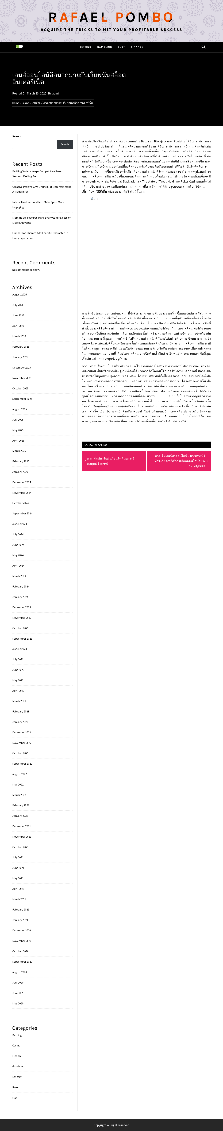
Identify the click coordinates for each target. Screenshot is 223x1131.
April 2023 (18, 690)
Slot (121, 46)
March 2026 (19, 336)
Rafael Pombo (111, 17)
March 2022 (19, 795)
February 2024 (20, 586)
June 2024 (18, 544)
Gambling (104, 46)
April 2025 (18, 440)
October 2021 (20, 847)
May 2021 (18, 878)
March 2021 (19, 899)
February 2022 (20, 805)
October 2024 (20, 503)
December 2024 (21, 482)
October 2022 (20, 753)
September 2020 (22, 961)
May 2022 (18, 784)
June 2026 (18, 315)
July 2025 (18, 419)
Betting (85, 46)
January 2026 (20, 357)
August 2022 (19, 774)
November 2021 (21, 836)
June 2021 (18, 868)
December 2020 (21, 930)
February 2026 (20, 346)
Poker (16, 1087)
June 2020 (18, 993)
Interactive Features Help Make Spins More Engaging (38, 204)
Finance (137, 46)
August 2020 (19, 972)
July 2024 (18, 534)
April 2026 (18, 326)
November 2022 (21, 743)
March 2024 (19, 576)
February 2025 (20, 461)
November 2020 (21, 941)
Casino (102, 444)
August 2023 (19, 649)
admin (56, 93)
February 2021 (20, 909)
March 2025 (19, 451)
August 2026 (19, 294)
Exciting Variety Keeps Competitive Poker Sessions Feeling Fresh (37, 173)
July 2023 (18, 659)
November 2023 (21, 617)
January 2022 (20, 815)
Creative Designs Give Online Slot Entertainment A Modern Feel (41, 189)
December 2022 (21, 732)
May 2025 (18, 430)
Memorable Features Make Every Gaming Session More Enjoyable (41, 220)
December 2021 (21, 826)
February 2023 (20, 711)
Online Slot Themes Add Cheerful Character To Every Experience (40, 235)
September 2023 (22, 638)
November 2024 (21, 492)
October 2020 (20, 951)
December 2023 (21, 607)
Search (16, 136)
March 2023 (19, 701)
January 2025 (20, 471)
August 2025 (19, 409)
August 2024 (19, 524)
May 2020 (18, 1003)
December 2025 (21, 367)
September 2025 (22, 398)
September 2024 (22, 513)
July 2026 (18, 305)
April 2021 (18, 888)
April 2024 (18, 565)
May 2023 (18, 680)
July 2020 (18, 982)
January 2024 (20, 597)
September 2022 (22, 763)
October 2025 (20, 388)
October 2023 (20, 628)
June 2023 (18, 669)
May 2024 (18, 555)
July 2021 (18, 857)
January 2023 (20, 722)
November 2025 (21, 378)
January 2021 (20, 920)
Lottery (17, 1077)
